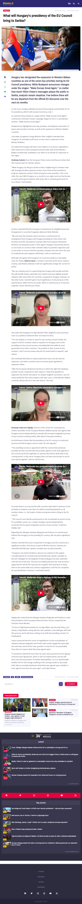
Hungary (6, 677)
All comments (71, 684)
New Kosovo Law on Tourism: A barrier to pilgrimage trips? (41, 817)
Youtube (61, 795)
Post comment (61, 684)
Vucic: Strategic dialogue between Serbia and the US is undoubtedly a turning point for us (41, 749)
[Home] (8, 4)
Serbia (17, 677)
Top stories (41, 802)
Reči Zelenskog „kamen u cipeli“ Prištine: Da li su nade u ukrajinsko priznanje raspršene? (41, 824)
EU (12, 677)
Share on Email (5, 96)
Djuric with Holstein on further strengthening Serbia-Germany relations (41, 770)
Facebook (6, 795)
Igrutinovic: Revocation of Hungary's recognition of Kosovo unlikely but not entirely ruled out (55, 712)
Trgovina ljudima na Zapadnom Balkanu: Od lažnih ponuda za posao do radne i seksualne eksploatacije (41, 837)
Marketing (41, 887)
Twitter (20, 795)
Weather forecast (69, 4)
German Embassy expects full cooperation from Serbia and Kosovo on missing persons (41, 776)
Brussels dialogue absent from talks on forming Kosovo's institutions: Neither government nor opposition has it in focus (41, 844)
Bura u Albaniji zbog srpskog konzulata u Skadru (41, 831)
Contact (41, 882)
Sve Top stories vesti (71, 851)
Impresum (41, 877)
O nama (41, 871)
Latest (41, 741)
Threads (48, 795)
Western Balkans (27, 677)
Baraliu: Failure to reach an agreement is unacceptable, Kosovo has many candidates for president (41, 763)
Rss (75, 795)
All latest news (73, 783)
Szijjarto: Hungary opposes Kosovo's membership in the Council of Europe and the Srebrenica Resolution (55, 702)
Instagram (34, 795)
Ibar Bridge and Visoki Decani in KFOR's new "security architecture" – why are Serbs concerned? (41, 810)
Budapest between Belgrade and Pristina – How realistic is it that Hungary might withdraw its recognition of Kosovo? (17, 712)
